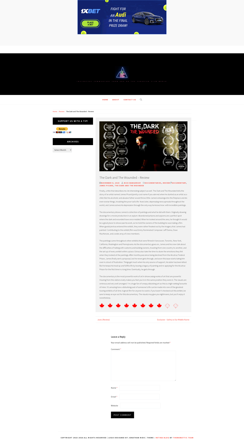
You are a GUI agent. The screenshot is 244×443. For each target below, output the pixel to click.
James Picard (106, 186)
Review (166, 183)
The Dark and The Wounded (129, 186)
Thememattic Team (183, 438)
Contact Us (130, 100)
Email (114, 396)
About (115, 100)
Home (105, 100)
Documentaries (153, 183)
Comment (116, 349)
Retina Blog (162, 438)
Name (114, 388)
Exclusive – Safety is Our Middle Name (173, 319)
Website (114, 405)
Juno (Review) (103, 319)
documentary (179, 183)
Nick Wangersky (132, 183)
